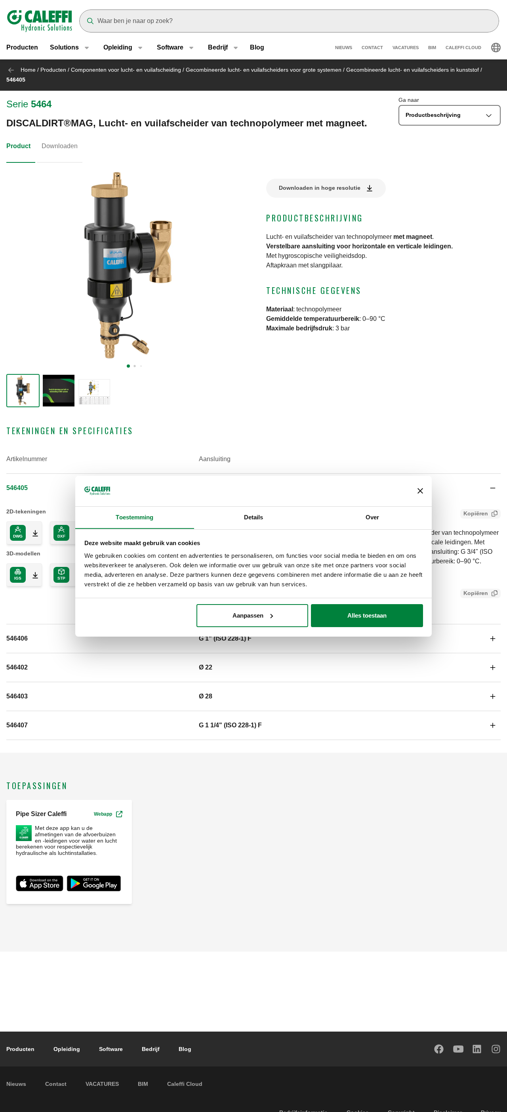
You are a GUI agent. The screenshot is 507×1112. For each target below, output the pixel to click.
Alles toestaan (367, 615)
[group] (23, 390)
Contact (372, 47)
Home (28, 70)
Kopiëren (475, 513)
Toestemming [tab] (134, 516)
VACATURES (406, 47)
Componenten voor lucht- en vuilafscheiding (126, 70)
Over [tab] (372, 516)
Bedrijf (151, 1049)
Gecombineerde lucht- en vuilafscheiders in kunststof (412, 70)
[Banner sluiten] (420, 491)
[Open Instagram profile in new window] (496, 1049)
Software (111, 1049)
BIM (432, 47)
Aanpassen (248, 615)
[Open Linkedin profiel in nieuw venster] (477, 1049)
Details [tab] (253, 516)
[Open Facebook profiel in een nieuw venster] (439, 1049)
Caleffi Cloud (463, 47)
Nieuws (343, 47)
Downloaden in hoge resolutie (319, 188)
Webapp (103, 814)
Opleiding (66, 1049)
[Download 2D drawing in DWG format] (32, 533)
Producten (22, 47)
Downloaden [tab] (60, 146)
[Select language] (496, 47)
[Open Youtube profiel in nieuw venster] (458, 1049)
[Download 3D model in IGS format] (32, 575)
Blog (257, 47)
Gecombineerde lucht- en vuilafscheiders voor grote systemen (263, 70)
